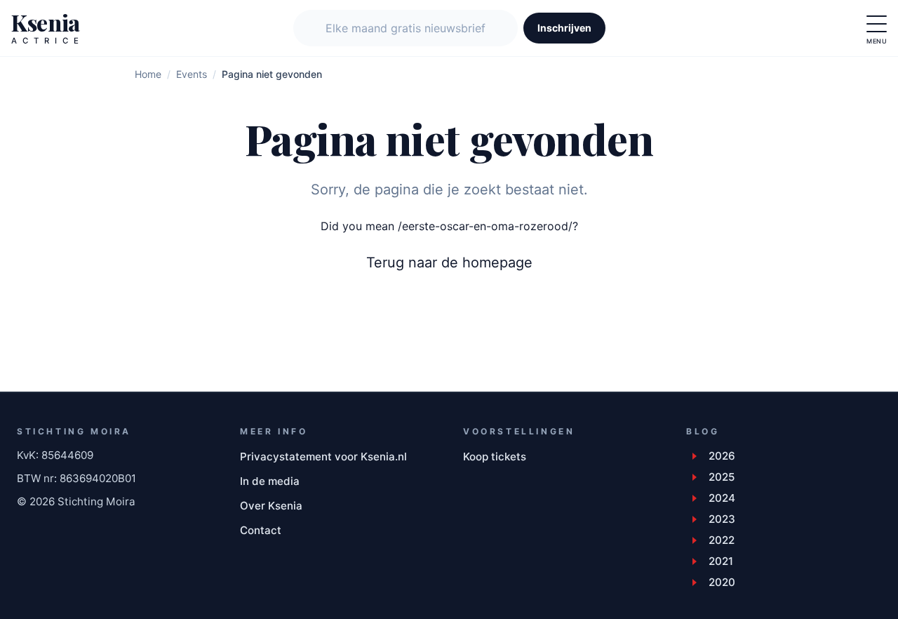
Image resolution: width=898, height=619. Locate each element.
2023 (722, 519)
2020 (722, 582)
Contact (260, 530)
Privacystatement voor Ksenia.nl (323, 456)
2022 (722, 540)
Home (148, 74)
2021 (721, 561)
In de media (270, 481)
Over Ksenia (271, 505)
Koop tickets (494, 456)
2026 (722, 455)
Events (191, 74)
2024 (722, 498)
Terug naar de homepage (449, 262)
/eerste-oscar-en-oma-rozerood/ (485, 226)
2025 (722, 477)
